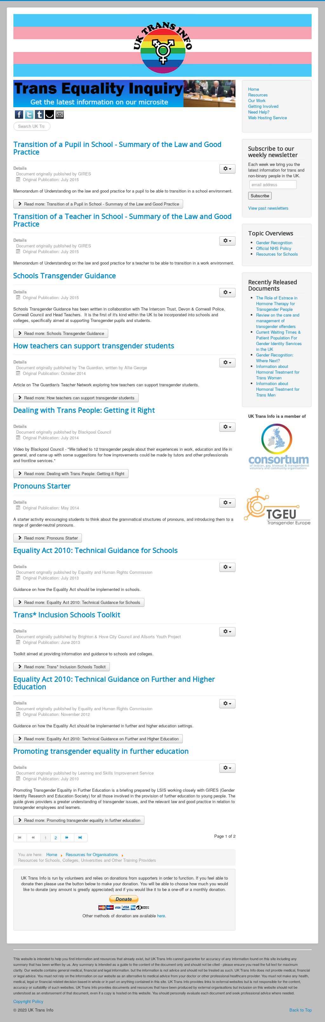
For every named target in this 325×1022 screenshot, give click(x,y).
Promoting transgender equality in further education (101, 751)
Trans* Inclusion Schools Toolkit (66, 614)
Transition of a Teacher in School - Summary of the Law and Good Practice (122, 219)
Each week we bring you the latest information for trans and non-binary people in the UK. (276, 170)
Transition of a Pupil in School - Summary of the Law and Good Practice (117, 147)
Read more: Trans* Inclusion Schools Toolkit (64, 667)
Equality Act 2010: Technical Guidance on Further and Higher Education (114, 682)
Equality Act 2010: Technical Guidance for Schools (95, 550)
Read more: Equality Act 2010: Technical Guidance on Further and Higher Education (101, 739)
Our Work (257, 100)
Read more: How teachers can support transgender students (79, 398)
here (161, 916)
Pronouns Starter (41, 485)
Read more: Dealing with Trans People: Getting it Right (73, 473)
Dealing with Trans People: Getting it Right (84, 410)
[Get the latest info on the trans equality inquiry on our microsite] (124, 93)
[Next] (67, 837)
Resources (258, 95)
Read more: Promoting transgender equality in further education (81, 820)
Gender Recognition (274, 242)
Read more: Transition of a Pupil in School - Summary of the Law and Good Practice (101, 204)
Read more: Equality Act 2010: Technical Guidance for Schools (81, 602)
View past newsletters (268, 208)
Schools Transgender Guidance (64, 275)
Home (253, 89)
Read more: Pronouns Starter (50, 538)
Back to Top (300, 1010)
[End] (81, 837)
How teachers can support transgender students (93, 345)
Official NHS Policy (273, 248)
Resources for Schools (277, 254)
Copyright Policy (28, 1001)
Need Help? (258, 112)
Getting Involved (263, 106)
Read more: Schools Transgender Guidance (63, 333)
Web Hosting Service (267, 118)
